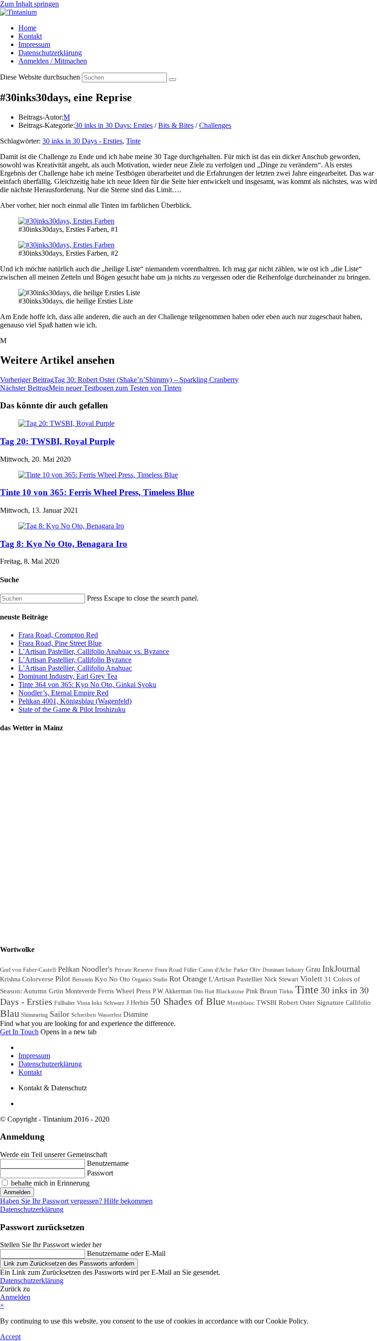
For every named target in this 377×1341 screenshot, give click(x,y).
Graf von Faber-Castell (28, 969)
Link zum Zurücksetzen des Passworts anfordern (69, 1263)
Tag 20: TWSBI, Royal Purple (57, 441)
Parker (241, 970)
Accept (10, 1337)
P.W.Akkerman (172, 991)
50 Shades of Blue (187, 1001)
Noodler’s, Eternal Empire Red (63, 693)
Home (27, 28)
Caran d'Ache (215, 969)
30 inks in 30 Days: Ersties (114, 125)
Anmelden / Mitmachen (52, 61)
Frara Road (168, 969)
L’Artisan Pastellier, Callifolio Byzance (74, 660)
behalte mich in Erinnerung (49, 1183)
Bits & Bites (176, 125)
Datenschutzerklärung (50, 53)
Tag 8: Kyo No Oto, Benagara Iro (63, 544)
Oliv (255, 969)
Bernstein (82, 979)
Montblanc (241, 1002)
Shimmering (34, 1015)
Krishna (10, 979)
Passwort (100, 1173)
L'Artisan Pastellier (236, 979)
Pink (252, 991)
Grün (56, 991)
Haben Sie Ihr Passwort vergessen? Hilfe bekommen (76, 1201)
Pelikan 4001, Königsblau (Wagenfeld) (74, 701)
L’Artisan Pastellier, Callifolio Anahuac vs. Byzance (93, 651)
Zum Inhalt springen (29, 4)
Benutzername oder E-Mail (126, 1253)
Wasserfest (109, 1015)
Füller (190, 970)
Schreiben (83, 1014)
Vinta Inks (89, 1002)
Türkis (286, 991)
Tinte (133, 141)
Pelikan (69, 969)
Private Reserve (133, 969)
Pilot (62, 978)
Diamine (135, 1014)
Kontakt (30, 36)
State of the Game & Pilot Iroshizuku (72, 709)
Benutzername (108, 1163)
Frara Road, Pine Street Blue (60, 643)
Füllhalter (64, 1003)
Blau (9, 1013)
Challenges (215, 125)
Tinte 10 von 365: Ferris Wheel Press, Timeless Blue (97, 492)
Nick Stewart (281, 979)
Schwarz (114, 1002)
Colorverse (37, 979)
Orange (195, 978)
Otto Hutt (204, 991)
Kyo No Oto (112, 979)
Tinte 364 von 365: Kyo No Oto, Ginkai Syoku (87, 684)
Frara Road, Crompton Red (58, 635)
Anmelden (17, 1192)
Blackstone (230, 991)
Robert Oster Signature (311, 1002)
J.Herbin (137, 1002)
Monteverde (80, 991)
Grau (313, 969)
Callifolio (358, 1002)
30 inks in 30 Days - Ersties (82, 141)
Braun (268, 991)
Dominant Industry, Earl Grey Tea (67, 676)
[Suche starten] (172, 79)
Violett (311, 978)
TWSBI (267, 1002)
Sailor (59, 1014)
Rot (175, 978)
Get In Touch (19, 1032)
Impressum (34, 44)
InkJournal (341, 969)
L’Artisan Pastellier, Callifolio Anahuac (75, 668)
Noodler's (97, 969)
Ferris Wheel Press (124, 991)
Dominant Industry (283, 970)
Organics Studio (149, 979)
